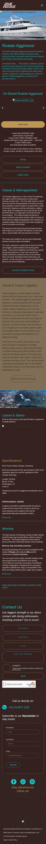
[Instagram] (32, 781)
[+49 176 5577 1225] (4, 707)
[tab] (23, 124)
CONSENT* (27, 668)
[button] (42, 5)
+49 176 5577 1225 (18, 707)
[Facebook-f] (13, 781)
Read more (6, 517)
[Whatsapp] (23, 781)
